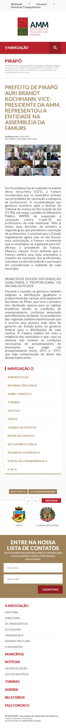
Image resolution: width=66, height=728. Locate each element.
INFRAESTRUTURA (17, 641)
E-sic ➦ (12, 469)
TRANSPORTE (14, 635)
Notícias (57, 65)
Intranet (41, 4)
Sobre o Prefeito (20, 394)
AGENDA (11, 689)
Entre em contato (21, 435)
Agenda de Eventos (22, 427)
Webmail (16, 4)
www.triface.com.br (31, 720)
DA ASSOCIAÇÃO (16, 668)
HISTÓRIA (11, 612)
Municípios (38, 65)
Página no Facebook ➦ (24, 452)
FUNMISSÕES (14, 646)
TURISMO (12, 682)
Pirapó (48, 65)
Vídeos (12, 419)
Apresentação (18, 377)
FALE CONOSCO (17, 705)
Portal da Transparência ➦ (27, 461)
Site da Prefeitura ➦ (22, 444)
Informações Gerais (22, 385)
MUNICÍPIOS (14, 654)
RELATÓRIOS (15, 697)
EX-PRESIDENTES (16, 623)
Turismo (14, 402)
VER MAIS (51, 500)
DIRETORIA (12, 618)
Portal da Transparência (25, 7)
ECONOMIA (13, 629)
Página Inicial (25, 65)
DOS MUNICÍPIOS (17, 674)
